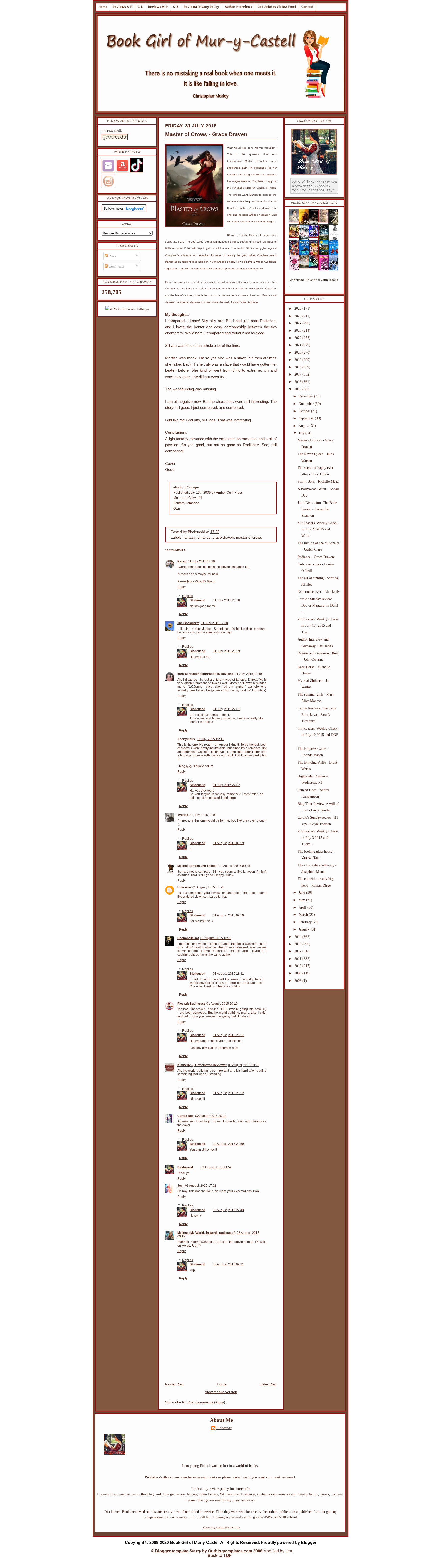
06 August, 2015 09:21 (228, 1264)
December (306, 396)
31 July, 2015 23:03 (203, 815)
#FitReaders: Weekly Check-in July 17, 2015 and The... (318, 625)
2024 (298, 323)
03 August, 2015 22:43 (228, 1210)
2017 (298, 374)
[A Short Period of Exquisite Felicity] (295, 221)
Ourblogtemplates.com (230, 1551)
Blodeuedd (197, 600)
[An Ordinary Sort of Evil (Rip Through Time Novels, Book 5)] (315, 267)
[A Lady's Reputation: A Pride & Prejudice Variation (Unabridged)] (305, 267)
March (304, 914)
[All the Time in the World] (315, 236)
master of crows (249, 537)
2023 (298, 330)
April (303, 907)
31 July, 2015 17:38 (214, 623)
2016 (298, 382)
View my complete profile (221, 1527)
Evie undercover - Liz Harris (318, 592)
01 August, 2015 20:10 (222, 1003)
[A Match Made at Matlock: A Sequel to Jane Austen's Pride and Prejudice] (325, 221)
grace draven (223, 537)
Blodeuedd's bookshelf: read (314, 203)
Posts (112, 256)
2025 (298, 316)
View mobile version (221, 1392)
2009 (298, 973)
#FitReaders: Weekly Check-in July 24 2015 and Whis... (318, 529)
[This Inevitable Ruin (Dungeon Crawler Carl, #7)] (295, 236)
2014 (298, 937)
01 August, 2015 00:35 (234, 866)
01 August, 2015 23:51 (228, 1035)
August (304, 426)
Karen (181, 561)
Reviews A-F (122, 7)
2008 (298, 981)
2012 (298, 951)
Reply (181, 587)
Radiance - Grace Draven (316, 557)
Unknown (184, 887)
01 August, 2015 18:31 (228, 973)
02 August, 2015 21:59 (228, 1144)
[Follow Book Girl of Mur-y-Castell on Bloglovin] (124, 211)
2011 (298, 959)
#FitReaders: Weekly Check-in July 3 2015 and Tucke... (318, 837)
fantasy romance (197, 537)
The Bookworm (188, 623)
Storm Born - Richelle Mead (318, 482)
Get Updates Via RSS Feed (277, 7)
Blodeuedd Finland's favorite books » (313, 283)
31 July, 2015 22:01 (226, 709)
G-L (140, 7)
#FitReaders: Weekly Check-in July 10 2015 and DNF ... (318, 735)
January (305, 929)
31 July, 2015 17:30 (201, 561)
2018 (298, 367)
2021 (298, 345)
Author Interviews (238, 7)
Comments (116, 266)
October (305, 411)
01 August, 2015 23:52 (228, 1093)
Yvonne (182, 815)
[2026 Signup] (127, 309)
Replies (187, 596)
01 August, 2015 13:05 (215, 938)
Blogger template (171, 1551)
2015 (298, 389)
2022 (298, 338)
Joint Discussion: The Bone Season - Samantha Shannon (317, 509)
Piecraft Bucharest (191, 1003)
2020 (298, 352)
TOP (227, 1555)
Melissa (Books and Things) (197, 866)
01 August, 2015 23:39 (243, 1065)
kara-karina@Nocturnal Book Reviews (205, 674)
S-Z (175, 7)
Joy (180, 1185)
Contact (307, 7)
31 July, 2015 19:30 (210, 739)
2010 (298, 966)
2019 (298, 360)
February (306, 922)
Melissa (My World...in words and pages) (206, 1233)
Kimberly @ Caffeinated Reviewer (202, 1065)
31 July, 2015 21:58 (226, 600)
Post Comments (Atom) (206, 1402)
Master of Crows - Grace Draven (206, 134)
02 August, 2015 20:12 (210, 1116)
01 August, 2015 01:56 (208, 887)
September (307, 418)
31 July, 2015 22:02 (226, 785)
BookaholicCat (188, 938)
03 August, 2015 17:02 (200, 1185)
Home (103, 7)
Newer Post (174, 1384)
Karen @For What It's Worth (196, 581)
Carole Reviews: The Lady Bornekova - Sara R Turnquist (317, 714)
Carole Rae (185, 1116)
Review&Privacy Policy (201, 7)
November (307, 404)
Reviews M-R (158, 7)
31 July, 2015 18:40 (248, 674)
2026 (298, 308)
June (302, 893)
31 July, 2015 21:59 (226, 651)
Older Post (268, 1384)
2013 (298, 944)
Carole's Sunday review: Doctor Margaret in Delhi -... (318, 605)
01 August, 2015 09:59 (228, 843)
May (302, 900)
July (302, 433)
